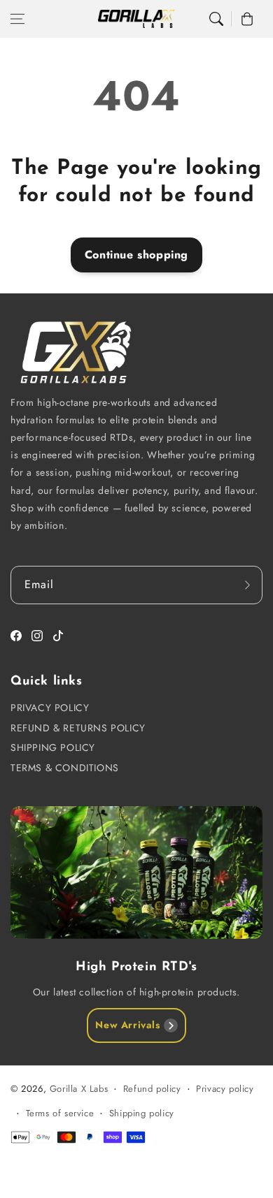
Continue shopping (136, 255)
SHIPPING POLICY (52, 747)
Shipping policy (141, 1113)
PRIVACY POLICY (49, 708)
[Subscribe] (247, 585)
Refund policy (152, 1088)
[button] (17, 18)
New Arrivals (127, 1025)
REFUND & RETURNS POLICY (78, 728)
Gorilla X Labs (79, 1088)
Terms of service (60, 1113)
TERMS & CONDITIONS (64, 768)
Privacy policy (224, 1088)
